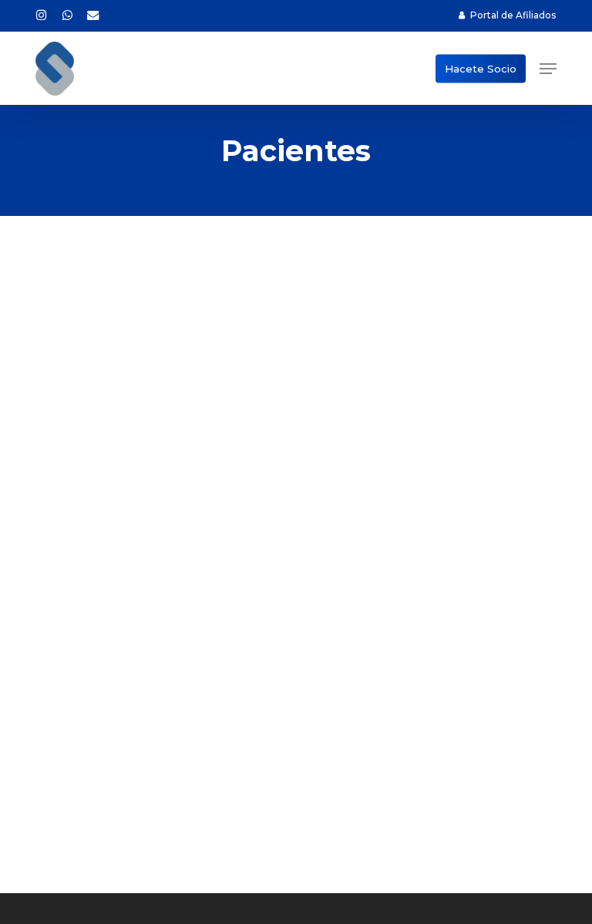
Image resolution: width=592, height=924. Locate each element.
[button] (548, 68)
